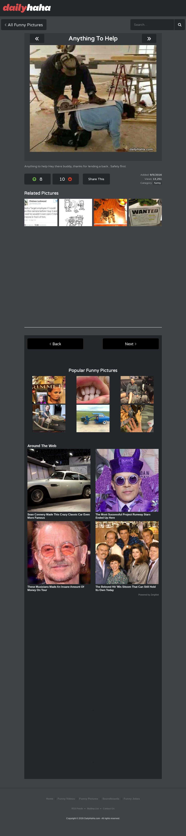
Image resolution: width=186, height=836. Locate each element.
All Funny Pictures (25, 25)
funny (157, 183)
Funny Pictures (88, 798)
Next (129, 344)
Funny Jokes (132, 798)
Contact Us (109, 808)
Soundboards (110, 798)
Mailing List (93, 808)
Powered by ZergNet (148, 595)
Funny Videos (66, 798)
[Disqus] (93, 276)
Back (56, 344)
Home (49, 798)
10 (62, 179)
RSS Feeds (77, 808)
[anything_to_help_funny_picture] (93, 98)
